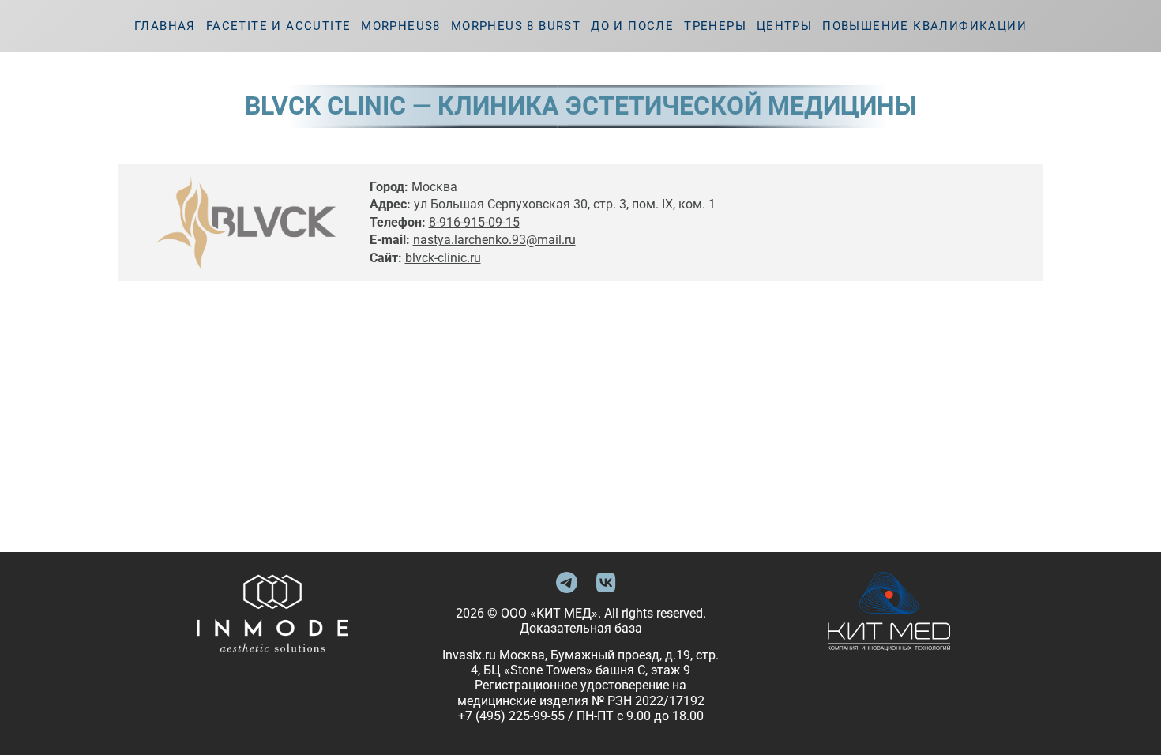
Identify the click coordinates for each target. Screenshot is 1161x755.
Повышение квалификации (924, 26)
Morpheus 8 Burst (515, 26)
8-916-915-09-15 (474, 222)
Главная (165, 26)
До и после (632, 26)
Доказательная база (581, 628)
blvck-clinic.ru (443, 257)
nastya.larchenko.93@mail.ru (494, 239)
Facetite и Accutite (278, 26)
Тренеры (715, 26)
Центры (784, 26)
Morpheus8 (401, 26)
